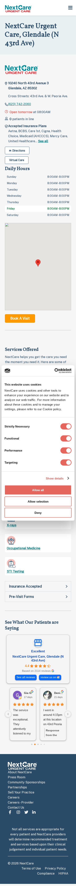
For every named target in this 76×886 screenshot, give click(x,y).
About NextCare (20, 772)
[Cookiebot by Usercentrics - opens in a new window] (55, 370)
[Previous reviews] (8, 714)
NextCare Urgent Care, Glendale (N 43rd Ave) (38, 658)
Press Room (16, 777)
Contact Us (16, 807)
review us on (48, 677)
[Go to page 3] (41, 744)
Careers (13, 797)
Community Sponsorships (26, 782)
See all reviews (26, 677)
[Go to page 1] (35, 744)
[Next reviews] (68, 714)
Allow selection (38, 501)
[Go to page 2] (38, 744)
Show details (55, 478)
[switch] (66, 438)
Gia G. (28, 692)
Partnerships (17, 787)
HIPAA (63, 873)
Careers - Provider (21, 802)
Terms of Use (31, 868)
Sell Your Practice (21, 792)
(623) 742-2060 (19, 104)
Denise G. (58, 692)
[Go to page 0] (32, 744)
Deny (38, 512)
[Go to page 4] (44, 744)
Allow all (38, 490)
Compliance (46, 873)
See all (43, 141)
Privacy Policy (55, 868)
